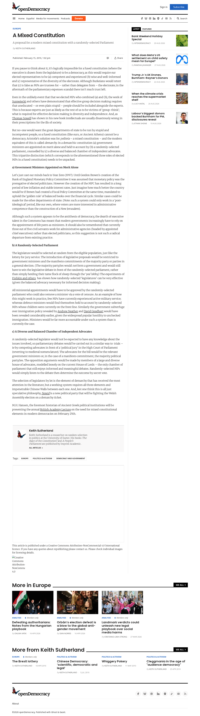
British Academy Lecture (55, 409)
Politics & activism (42, 458)
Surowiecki (19, 101)
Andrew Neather (68, 311)
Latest (136, 29)
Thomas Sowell (21, 118)
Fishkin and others (24, 278)
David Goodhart (93, 311)
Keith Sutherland (25, 48)
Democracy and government (70, 458)
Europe (17, 28)
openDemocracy (142, 43)
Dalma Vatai (20, 633)
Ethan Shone (140, 123)
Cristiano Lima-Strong (115, 636)
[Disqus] (68, 503)
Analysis (16, 617)
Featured (147, 29)
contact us (81, 549)
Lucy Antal (139, 103)
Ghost (54, 712)
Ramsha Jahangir (142, 65)
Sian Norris (65, 633)
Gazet (62, 712)
